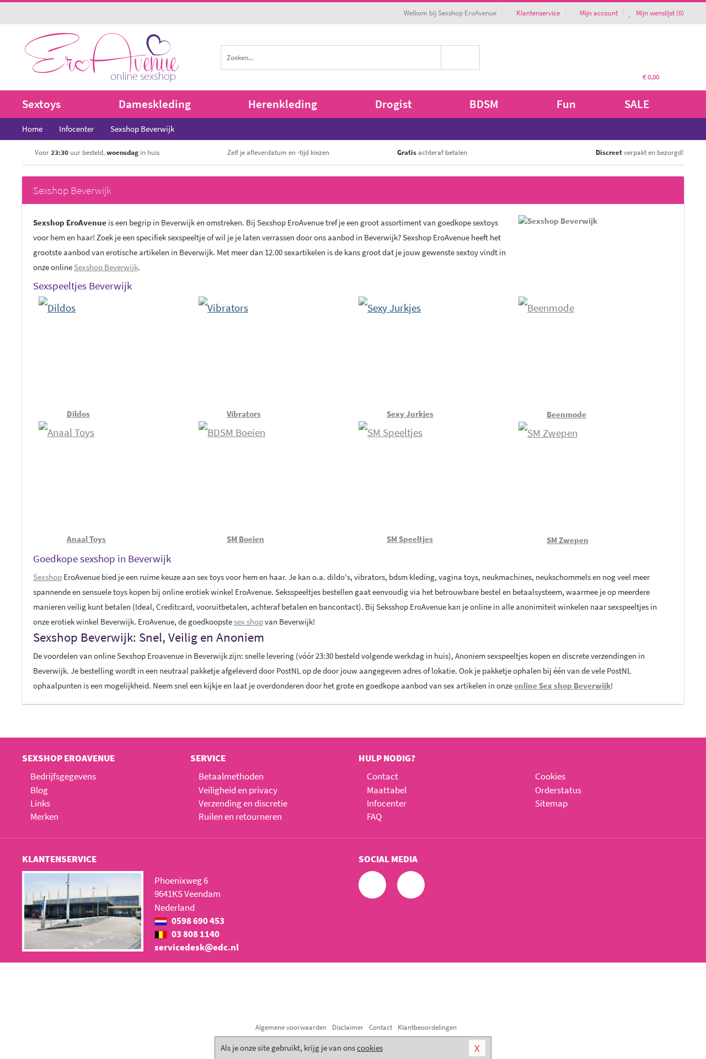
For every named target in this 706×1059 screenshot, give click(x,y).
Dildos (78, 413)
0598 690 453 (197, 921)
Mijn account (599, 13)
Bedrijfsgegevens (63, 776)
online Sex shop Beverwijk (562, 685)
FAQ (374, 816)
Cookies (550, 776)
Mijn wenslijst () (659, 13)
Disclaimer (347, 1027)
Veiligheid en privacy (238, 790)
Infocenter (387, 803)
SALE (636, 103)
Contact (382, 776)
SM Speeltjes (410, 539)
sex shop (248, 621)
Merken (44, 816)
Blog (39, 790)
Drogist (393, 103)
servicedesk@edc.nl (196, 947)
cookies (370, 1047)
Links (40, 803)
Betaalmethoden (231, 776)
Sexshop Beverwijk (106, 267)
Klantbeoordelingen (427, 1027)
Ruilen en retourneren (240, 816)
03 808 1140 (195, 934)
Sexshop (47, 577)
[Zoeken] (460, 57)
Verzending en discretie (243, 803)
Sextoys (41, 103)
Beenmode (566, 414)
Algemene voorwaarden (291, 1027)
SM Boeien (245, 539)
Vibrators (244, 413)
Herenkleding (282, 103)
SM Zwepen (568, 540)
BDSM (484, 103)
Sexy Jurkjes (410, 413)
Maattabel (387, 790)
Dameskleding (155, 103)
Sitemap (551, 803)
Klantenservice (538, 13)
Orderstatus (558, 790)
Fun (566, 103)
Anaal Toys (86, 539)
